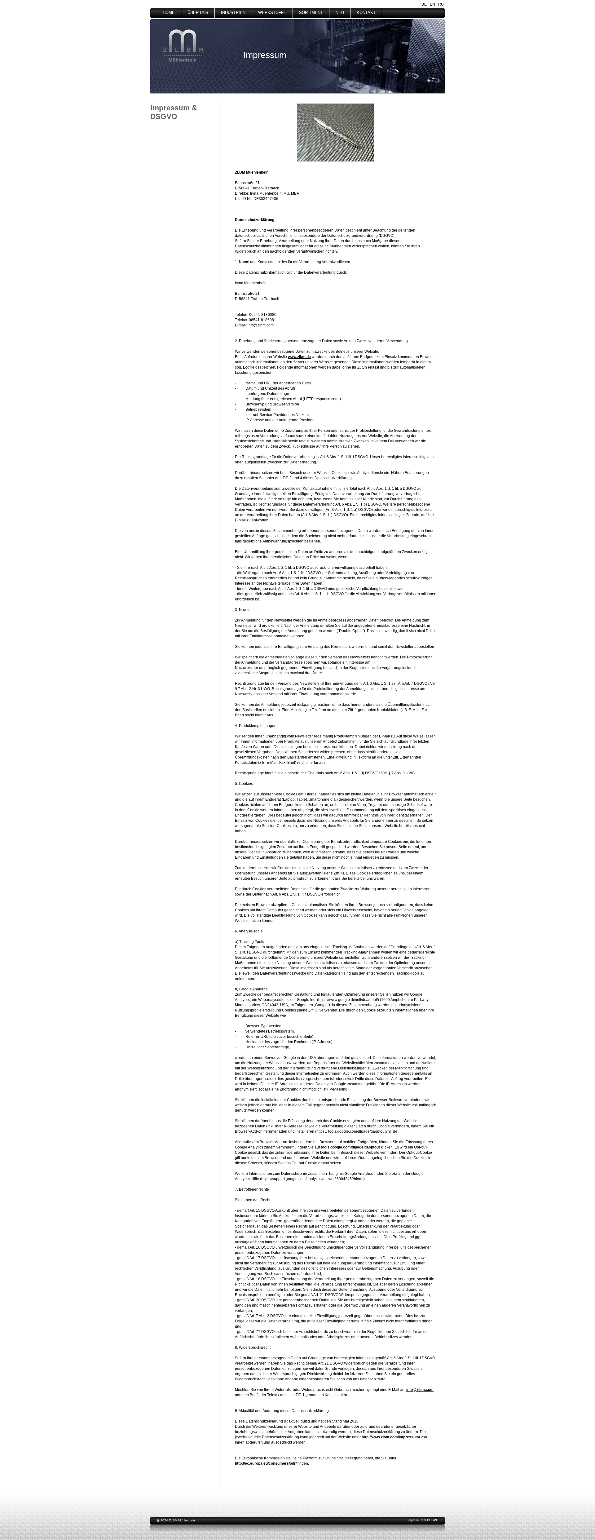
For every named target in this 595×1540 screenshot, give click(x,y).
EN (432, 4)
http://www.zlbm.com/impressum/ (391, 1437)
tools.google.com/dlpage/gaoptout (350, 1147)
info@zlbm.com (420, 1389)
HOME (169, 12)
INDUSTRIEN (233, 12)
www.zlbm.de (299, 357)
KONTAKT (366, 12)
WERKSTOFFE (272, 12)
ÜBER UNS (197, 12)
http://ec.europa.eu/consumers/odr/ (266, 1463)
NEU (340, 12)
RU (441, 4)
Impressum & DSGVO (423, 1520)
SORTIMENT (311, 12)
